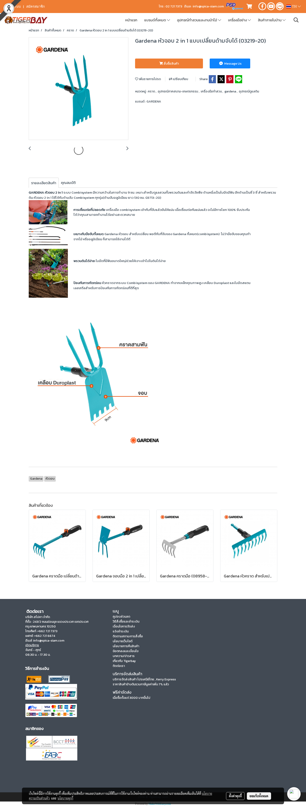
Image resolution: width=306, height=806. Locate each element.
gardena (230, 91)
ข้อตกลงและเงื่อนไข (125, 651)
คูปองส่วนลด (121, 616)
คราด (152, 91)
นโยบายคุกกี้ (65, 798)
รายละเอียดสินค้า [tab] (43, 183)
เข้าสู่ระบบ (13, 6)
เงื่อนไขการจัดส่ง (124, 626)
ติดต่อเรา (119, 666)
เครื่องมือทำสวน (211, 91)
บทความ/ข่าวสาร (124, 656)
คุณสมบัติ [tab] (68, 182)
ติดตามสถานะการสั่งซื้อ (128, 636)
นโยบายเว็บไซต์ (122, 641)
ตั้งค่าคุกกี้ (235, 796)
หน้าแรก (131, 20)
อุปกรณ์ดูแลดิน (249, 91)
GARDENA (154, 101)
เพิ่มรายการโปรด (149, 79)
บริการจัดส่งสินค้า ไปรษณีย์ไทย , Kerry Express (144, 679)
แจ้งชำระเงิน (121, 631)
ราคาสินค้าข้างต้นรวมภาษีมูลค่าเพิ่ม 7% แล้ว (141, 684)
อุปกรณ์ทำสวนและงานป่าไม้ (197, 20)
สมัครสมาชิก (35, 6)
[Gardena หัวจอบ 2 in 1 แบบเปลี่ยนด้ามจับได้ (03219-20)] (78, 88)
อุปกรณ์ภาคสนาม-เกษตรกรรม (178, 91)
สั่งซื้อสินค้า (171, 63)
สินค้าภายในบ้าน (270, 20)
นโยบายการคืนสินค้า (126, 646)
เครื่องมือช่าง (238, 20)
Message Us (232, 63)
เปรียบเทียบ (180, 79)
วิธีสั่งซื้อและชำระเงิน (126, 621)
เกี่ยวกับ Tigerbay (124, 661)
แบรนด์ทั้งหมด (155, 20)
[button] (296, 20)
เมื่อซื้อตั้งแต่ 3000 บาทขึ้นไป (131, 697)
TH (294, 6)
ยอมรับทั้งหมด (259, 796)
